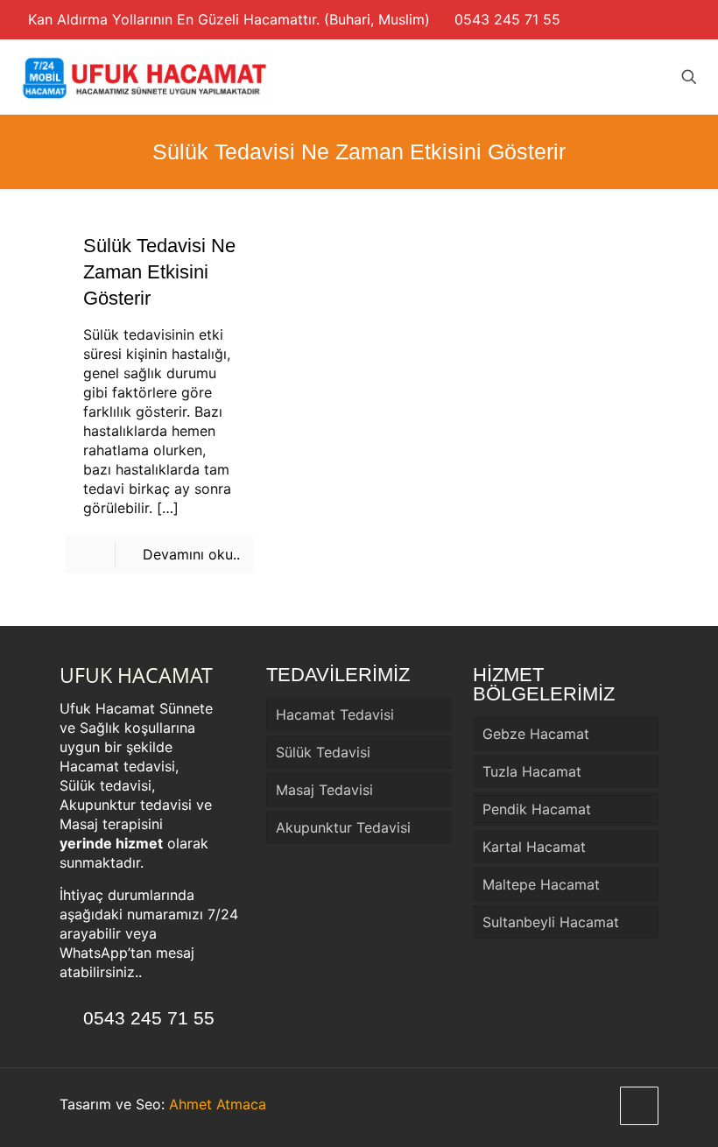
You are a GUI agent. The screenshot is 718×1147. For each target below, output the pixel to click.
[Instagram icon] (683, 19)
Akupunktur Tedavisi (343, 827)
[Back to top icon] (639, 1106)
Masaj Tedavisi (324, 790)
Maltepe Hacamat (541, 884)
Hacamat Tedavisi (335, 714)
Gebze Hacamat (535, 733)
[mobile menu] (628, 77)
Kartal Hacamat (534, 846)
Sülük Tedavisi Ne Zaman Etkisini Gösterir (159, 272)
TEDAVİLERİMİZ (338, 675)
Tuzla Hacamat (531, 771)
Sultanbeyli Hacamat (550, 922)
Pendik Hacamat (536, 809)
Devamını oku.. (191, 554)
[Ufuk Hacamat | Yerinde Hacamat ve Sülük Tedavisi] (144, 76)
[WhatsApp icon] (665, 19)
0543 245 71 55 (507, 19)
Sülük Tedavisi (323, 752)
